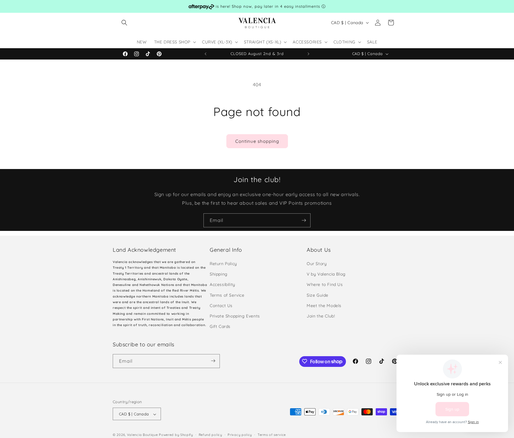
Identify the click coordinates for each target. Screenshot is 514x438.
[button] (124, 22)
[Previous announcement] (205, 54)
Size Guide (317, 295)
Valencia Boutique (142, 435)
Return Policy (223, 263)
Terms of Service (227, 295)
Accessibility (222, 284)
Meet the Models (324, 305)
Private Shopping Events (235, 316)
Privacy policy (240, 435)
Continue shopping (257, 141)
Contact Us (221, 305)
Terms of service (272, 435)
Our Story (317, 263)
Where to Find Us (325, 284)
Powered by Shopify (176, 435)
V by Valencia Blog (326, 274)
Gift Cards (220, 326)
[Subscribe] (303, 220)
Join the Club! (321, 316)
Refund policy (210, 435)
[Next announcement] (308, 54)
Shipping (219, 274)
